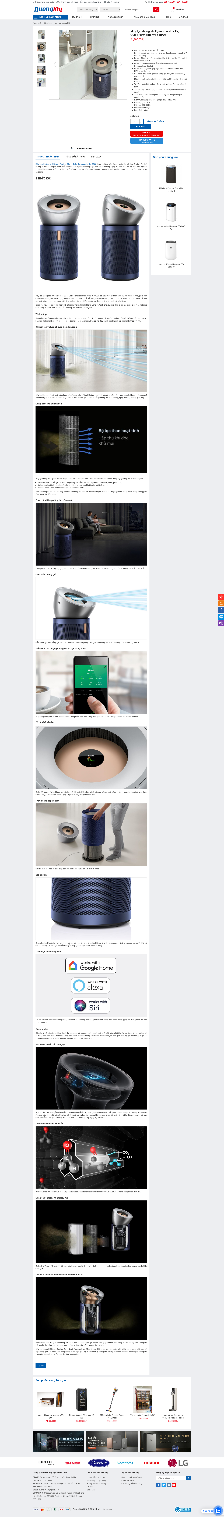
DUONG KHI (92, 1509)
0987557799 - (170, 2)
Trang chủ (77, 17)
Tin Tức (90, 1486)
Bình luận (96, 157)
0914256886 (182, 2)
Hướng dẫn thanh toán (96, 1477)
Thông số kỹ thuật (74, 157)
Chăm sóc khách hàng (144, 17)
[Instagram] (169, 1485)
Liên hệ (168, 17)
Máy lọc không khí (62, 23)
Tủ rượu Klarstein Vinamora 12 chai (81, 1416)
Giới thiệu (95, 17)
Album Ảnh (184, 17)
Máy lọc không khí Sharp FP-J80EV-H (171, 189)
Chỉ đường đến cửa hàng (131, 1483)
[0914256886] (221, 597)
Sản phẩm (48, 23)
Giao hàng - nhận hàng (96, 1480)
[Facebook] (221, 610)
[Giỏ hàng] (221, 603)
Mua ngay (140, 126)
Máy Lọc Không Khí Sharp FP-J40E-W (171, 265)
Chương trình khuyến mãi (131, 1477)
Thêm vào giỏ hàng (155, 121)
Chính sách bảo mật (129, 1480)
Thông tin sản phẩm (48, 157)
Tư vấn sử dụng (115, 17)
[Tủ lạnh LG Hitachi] (112, 1441)
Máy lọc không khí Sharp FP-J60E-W (171, 227)
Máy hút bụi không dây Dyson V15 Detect (112, 1416)
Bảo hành (91, 1489)
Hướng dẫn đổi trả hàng (96, 1483)
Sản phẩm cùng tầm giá (51, 1380)
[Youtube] (174, 1485)
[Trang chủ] (50, 9)
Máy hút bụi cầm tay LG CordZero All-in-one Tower (173, 1416)
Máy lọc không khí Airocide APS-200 (51, 1416)
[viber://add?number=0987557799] (221, 623)
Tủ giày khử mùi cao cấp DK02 (142, 1415)
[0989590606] (221, 617)
